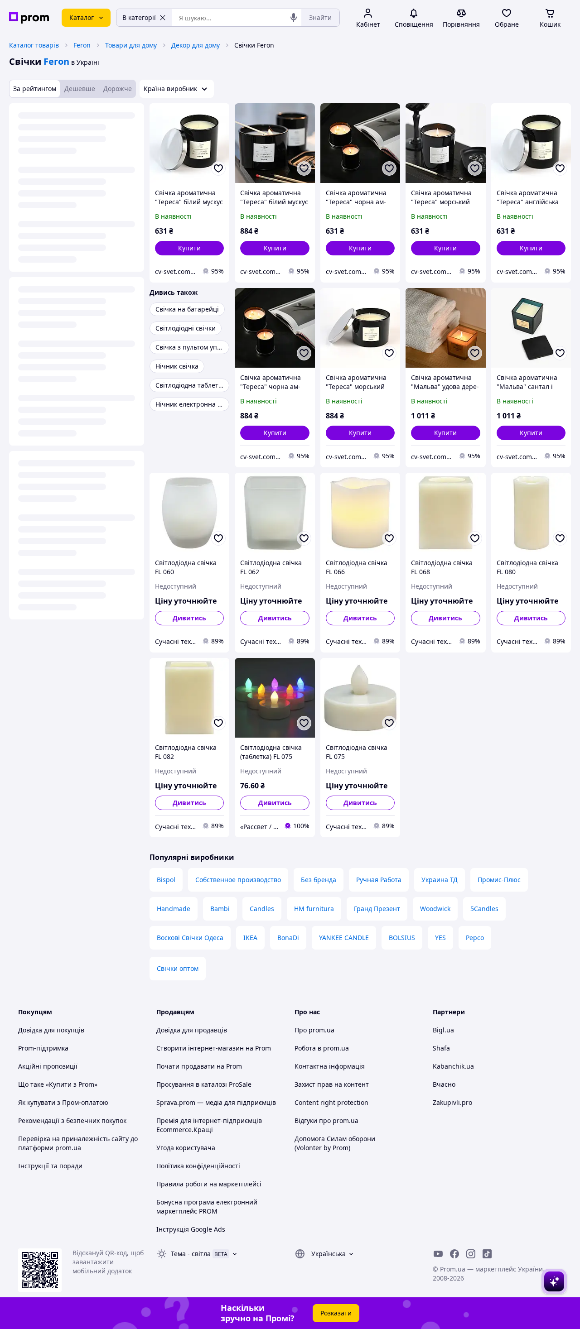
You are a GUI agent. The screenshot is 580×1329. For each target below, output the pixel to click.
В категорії (139, 17)
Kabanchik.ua (453, 1066)
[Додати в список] (218, 168)
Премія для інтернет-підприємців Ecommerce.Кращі (209, 1125)
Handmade (173, 908)
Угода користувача (185, 1147)
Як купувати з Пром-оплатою (63, 1102)
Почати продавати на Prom (199, 1066)
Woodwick (435, 908)
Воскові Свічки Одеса (190, 937)
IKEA (250, 937)
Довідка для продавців (191, 1030)
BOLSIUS (402, 937)
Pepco (475, 937)
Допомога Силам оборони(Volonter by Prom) (335, 1143)
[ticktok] (487, 1253)
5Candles (484, 908)
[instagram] (470, 1253)
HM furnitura (314, 908)
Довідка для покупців (51, 1030)
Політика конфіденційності (198, 1165)
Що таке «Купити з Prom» (57, 1084)
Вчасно (444, 1084)
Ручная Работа (378, 879)
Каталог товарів (34, 45)
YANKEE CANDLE (344, 937)
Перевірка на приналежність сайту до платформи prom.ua (78, 1143)
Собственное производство (238, 879)
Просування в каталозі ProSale (203, 1084)
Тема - (191, 1253)
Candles (262, 908)
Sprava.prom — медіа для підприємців (216, 1102)
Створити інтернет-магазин (200, 1048)
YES (440, 937)
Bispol (166, 879)
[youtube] (438, 1253)
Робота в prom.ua (322, 1048)
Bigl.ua (443, 1030)
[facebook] (454, 1253)
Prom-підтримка (43, 1048)
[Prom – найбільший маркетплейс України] (29, 18)
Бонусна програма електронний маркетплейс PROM (206, 1206)
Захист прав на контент (332, 1084)
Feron (82, 45)
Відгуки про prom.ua (326, 1120)
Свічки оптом (177, 968)
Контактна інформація (330, 1066)
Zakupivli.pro (452, 1102)
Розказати (336, 1313)
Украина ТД (439, 879)
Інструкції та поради (50, 1165)
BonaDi (288, 937)
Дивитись (189, 618)
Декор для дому (195, 45)
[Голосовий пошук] (293, 17)
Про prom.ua (314, 1030)
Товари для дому (131, 45)
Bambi (220, 908)
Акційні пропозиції (47, 1066)
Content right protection (331, 1102)
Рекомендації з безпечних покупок (72, 1120)
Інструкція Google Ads (190, 1229)
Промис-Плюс (499, 879)
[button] (189, 248)
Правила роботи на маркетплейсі (208, 1184)
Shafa (441, 1048)
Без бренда (318, 879)
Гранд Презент (377, 908)
